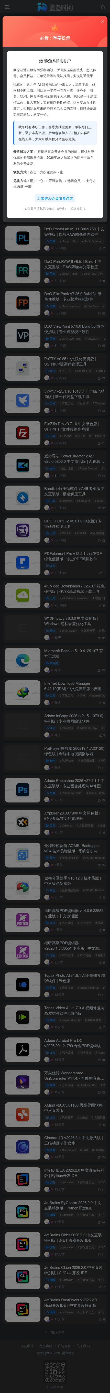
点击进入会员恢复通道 (55, 198)
